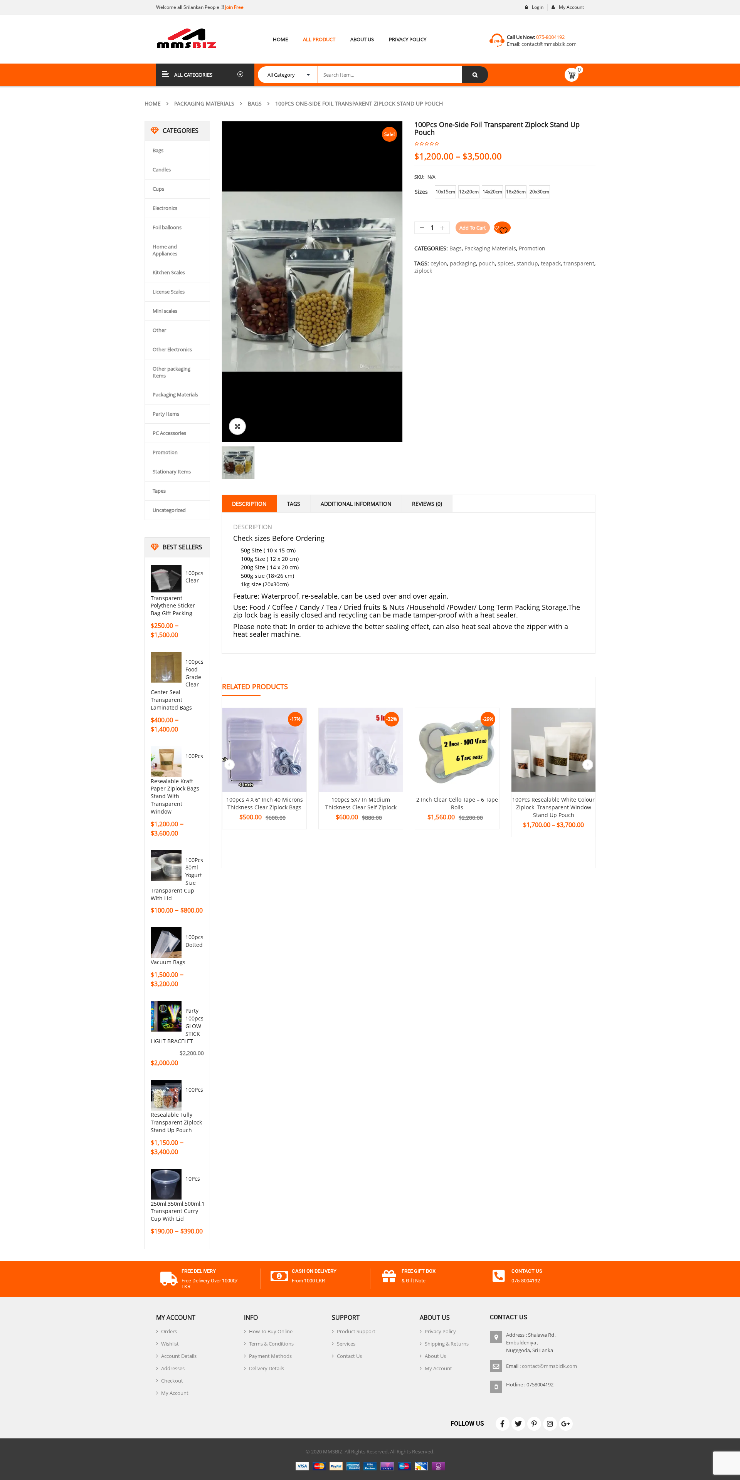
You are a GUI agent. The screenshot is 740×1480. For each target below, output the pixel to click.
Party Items (166, 413)
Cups (158, 188)
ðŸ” (237, 426)
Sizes (421, 191)
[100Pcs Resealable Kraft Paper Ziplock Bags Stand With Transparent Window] (166, 761)
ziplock (423, 270)
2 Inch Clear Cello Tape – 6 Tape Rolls (457, 803)
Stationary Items (172, 471)
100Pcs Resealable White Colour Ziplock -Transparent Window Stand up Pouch (553, 807)
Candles (162, 169)
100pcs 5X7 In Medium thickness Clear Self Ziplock (361, 803)
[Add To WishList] (502, 227)
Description (249, 503)
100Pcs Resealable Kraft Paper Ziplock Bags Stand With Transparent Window (177, 783)
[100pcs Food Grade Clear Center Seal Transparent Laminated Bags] (166, 667)
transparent (578, 263)
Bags (255, 103)
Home (153, 103)
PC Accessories (169, 433)
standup (527, 263)
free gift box (419, 1271)
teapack (551, 263)
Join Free (234, 7)
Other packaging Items (171, 372)
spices (506, 263)
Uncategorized (169, 510)
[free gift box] (389, 1276)
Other (159, 330)
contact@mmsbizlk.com (549, 43)
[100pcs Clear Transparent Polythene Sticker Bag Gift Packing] (166, 578)
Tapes (159, 490)
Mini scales (165, 310)
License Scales (169, 291)
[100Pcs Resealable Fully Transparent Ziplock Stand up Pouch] (166, 1095)
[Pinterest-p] (534, 1424)
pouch (487, 263)
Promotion (165, 452)
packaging (463, 263)
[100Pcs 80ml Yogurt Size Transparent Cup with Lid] (166, 865)
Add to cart (472, 227)
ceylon (439, 263)
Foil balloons (167, 227)
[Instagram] (550, 1424)
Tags (293, 503)
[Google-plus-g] (566, 1424)
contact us (526, 1271)
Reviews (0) (427, 503)
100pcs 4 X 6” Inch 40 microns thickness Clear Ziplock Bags (264, 803)
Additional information (356, 503)
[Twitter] (518, 1424)
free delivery (199, 1271)
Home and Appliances (165, 250)
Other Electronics (172, 349)
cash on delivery (314, 1271)
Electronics (165, 208)
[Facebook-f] (503, 1424)
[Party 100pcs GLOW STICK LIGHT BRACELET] (166, 1016)
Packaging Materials (204, 103)
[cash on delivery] (279, 1276)
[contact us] (499, 1276)
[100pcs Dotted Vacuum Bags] (166, 942)
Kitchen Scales (169, 272)
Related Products (255, 686)
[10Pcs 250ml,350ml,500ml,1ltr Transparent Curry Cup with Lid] (166, 1184)
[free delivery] (169, 1279)
